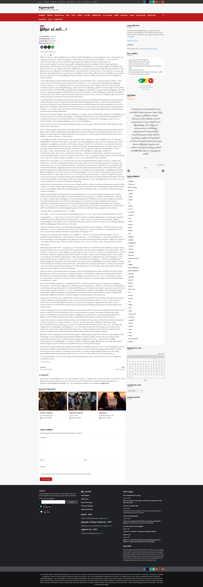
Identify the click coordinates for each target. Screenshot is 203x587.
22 (156, 370)
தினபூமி (130, 283)
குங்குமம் (130, 224)
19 (140, 370)
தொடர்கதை (42, 19)
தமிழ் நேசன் (131, 252)
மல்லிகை (130, 323)
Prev (128, 171)
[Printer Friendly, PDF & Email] (45, 362)
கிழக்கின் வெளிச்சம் (76, 413)
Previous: (46, 368)
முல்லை (130, 329)
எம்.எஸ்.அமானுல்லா (138, 526)
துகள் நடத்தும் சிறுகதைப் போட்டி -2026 (138, 63)
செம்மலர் (130, 249)
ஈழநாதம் (130, 199)
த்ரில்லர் (116, 15)
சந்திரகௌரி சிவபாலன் (107, 415)
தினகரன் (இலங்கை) (133, 270)
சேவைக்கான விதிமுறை (87, 506)
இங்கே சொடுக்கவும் (132, 40)
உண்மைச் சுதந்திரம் (46, 413)
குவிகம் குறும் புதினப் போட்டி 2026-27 (138, 59)
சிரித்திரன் (131, 236)
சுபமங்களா (131, 246)
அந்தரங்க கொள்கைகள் (87, 509)
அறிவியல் (50, 15)
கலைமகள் (131, 215)
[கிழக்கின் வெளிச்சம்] (82, 401)
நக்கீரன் (130, 304)
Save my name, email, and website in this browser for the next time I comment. (66, 474)
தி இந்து (130, 264)
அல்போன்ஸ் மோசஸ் (47, 415)
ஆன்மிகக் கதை (59, 15)
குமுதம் (130, 227)
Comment (43, 438)
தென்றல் (130, 295)
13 (145, 366)
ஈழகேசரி (130, 193)
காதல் (68, 15)
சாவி (129, 233)
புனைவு (132, 15)
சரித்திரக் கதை (96, 15)
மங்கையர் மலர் (132, 314)
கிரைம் (73, 15)
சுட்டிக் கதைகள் (107, 15)
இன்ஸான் (130, 190)
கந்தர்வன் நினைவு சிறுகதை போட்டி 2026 (139, 61)
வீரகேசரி (130, 341)
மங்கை (130, 310)
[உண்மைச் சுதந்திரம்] (53, 401)
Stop (146, 167)
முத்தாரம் (130, 326)
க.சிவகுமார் (53, 36)
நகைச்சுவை (124, 15)
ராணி (129, 332)
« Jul (145, 380)
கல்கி (129, 218)
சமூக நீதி (87, 15)
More (107, 518)
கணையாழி (131, 212)
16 (161, 366)
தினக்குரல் (131, 273)
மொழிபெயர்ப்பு (58, 19)
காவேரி (130, 221)
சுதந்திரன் (130, 239)
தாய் (129, 261)
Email (85, 460)
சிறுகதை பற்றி (61, 1)
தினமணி (130, 280)
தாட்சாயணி (74, 415)
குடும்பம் (79, 15)
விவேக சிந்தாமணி (133, 338)
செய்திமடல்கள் (85, 499)
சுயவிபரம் (79, 1)
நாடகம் (50, 19)
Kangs (125, 516)
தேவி (129, 301)
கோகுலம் (130, 230)
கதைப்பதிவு (46, 1)
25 (135, 373)
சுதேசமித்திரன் (132, 243)
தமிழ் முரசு (131, 255)
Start (145, 167)
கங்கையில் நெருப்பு (133, 516)
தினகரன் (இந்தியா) (133, 267)
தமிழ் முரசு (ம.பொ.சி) (133, 258)
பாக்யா (130, 307)
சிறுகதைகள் (46, 7)
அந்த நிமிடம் (103, 413)
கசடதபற (130, 209)
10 (130, 366)
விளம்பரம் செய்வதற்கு (86, 502)
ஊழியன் (130, 206)
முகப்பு (40, 1)
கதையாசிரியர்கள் (71, 1)
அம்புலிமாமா (131, 184)
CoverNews (97, 584)
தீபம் (129, 292)
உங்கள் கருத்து (86, 1)
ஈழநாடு (130, 196)
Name (42, 460)
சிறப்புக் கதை (152, 15)
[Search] (163, 15)
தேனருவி (130, 298)
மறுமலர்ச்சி (131, 320)
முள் (129, 534)
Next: (120, 368)
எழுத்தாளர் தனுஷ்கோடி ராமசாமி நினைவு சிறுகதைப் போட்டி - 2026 (145, 72)
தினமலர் (130, 286)
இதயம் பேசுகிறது (132, 187)
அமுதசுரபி (131, 181)
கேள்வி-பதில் (54, 1)
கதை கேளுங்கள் (85, 495)
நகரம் (139, 495)
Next (163, 171)
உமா (129, 202)
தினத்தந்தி (131, 277)
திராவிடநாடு (131, 289)
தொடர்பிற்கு (94, 1)
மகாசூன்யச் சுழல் (133, 505)
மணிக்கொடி (131, 317)
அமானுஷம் (42, 15)
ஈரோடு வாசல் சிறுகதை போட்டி (136, 70)
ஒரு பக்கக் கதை (141, 15)
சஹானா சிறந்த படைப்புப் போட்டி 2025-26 (139, 74)
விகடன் (130, 335)
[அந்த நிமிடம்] (112, 401)
